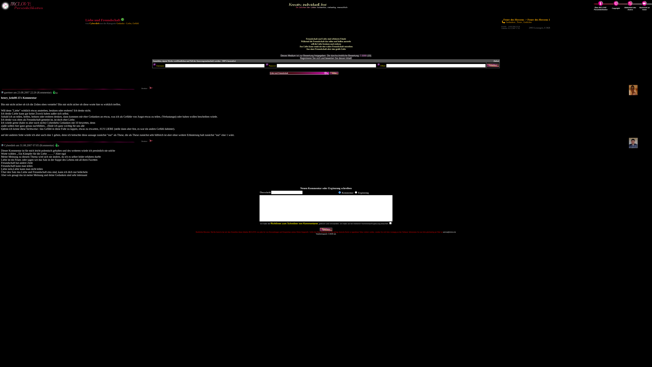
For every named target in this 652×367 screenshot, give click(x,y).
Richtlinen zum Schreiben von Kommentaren (294, 223)
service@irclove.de (449, 232)
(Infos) (496, 61)
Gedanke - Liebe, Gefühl (127, 23)
